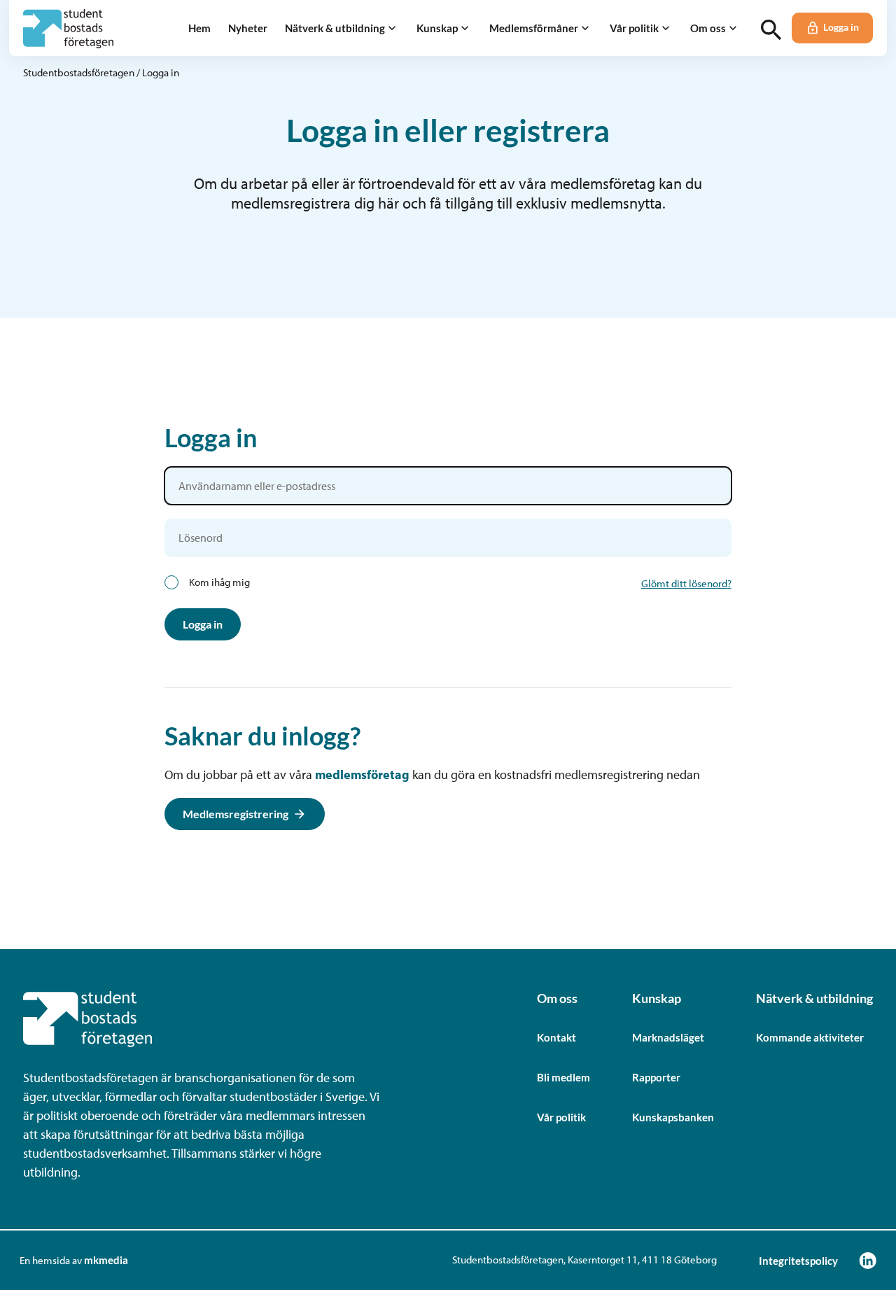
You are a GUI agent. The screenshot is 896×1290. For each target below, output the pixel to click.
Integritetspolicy (798, 1260)
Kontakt (556, 1037)
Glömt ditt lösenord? (686, 583)
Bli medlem (563, 1077)
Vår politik (561, 1117)
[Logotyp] (68, 28)
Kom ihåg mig (219, 582)
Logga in (841, 27)
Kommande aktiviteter (810, 1037)
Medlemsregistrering (235, 813)
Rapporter (656, 1077)
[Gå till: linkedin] (867, 1260)
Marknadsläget (668, 1037)
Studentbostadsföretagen (78, 72)
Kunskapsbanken (673, 1117)
